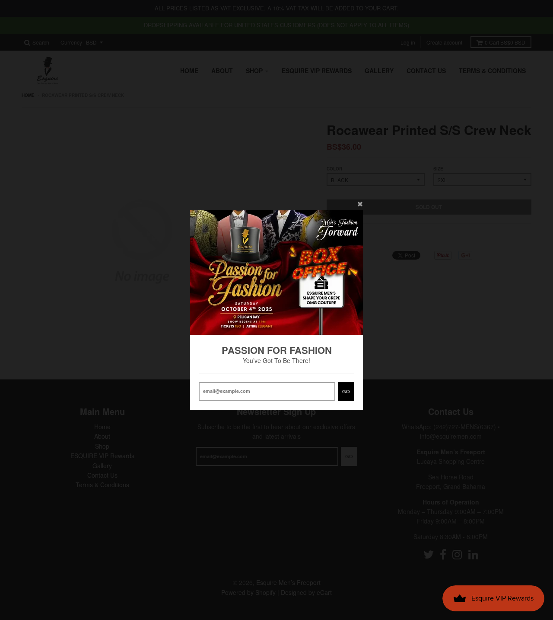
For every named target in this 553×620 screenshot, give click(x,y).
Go (346, 391)
